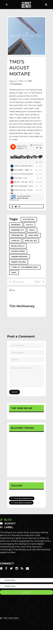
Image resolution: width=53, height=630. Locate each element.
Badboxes (16, 225)
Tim (30, 80)
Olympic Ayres (18, 251)
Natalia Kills (18, 246)
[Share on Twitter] (16, 206)
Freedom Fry (17, 235)
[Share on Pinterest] (19, 206)
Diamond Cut (17, 230)
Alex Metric (29, 219)
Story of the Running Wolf (24, 267)
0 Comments (16, 83)
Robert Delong (18, 262)
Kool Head (34, 235)
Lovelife (15, 241)
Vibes (13, 273)
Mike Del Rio (31, 241)
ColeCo (29, 225)
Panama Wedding (19, 257)
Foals (32, 230)
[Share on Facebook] (12, 206)
